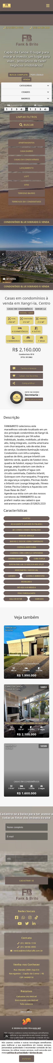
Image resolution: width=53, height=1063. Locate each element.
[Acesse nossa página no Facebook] (16, 917)
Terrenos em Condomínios (26, 201)
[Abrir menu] (48, 6)
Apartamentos (27, 142)
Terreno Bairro (26, 193)
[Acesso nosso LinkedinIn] (33, 923)
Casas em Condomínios (26, 159)
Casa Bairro (26, 151)
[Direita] (50, 254)
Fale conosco (26, 1004)
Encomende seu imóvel (26, 1000)
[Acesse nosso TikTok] (36, 917)
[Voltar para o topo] (7, 1036)
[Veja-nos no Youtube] (20, 923)
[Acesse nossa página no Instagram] (30, 917)
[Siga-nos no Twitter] (27, 923)
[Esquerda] (3, 254)
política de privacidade (17, 1052)
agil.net (37, 1028)
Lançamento (26, 168)
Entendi (26, 1058)
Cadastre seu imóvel (26, 996)
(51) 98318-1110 (14, 27)
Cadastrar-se (26, 880)
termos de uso (36, 1052)
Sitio (26, 184)
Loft (26, 176)
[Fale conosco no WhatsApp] (23, 917)
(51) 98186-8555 (41, 27)
